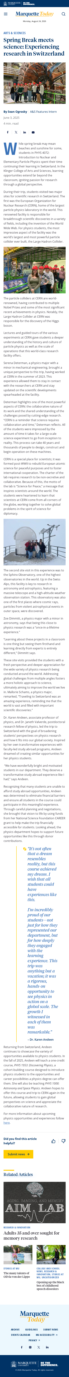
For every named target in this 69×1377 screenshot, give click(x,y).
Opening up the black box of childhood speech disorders (50, 1285)
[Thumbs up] (53, 1141)
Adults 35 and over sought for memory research (31, 1235)
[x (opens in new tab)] (38, 1347)
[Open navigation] (5, 14)
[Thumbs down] (63, 1141)
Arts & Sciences (15, 33)
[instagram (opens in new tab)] (30, 1347)
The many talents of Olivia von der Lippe (17, 1274)
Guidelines (31, 1329)
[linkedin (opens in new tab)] (47, 1347)
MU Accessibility (45, 1334)
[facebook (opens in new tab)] (22, 1347)
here (7, 1123)
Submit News (50, 1329)
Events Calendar (20, 1334)
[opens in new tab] (19, 3)
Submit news (16, 1154)
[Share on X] (16, 132)
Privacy (33, 1340)
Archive (15, 1329)
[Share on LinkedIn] (25, 132)
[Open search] (63, 14)
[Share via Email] (33, 132)
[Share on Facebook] (8, 132)
